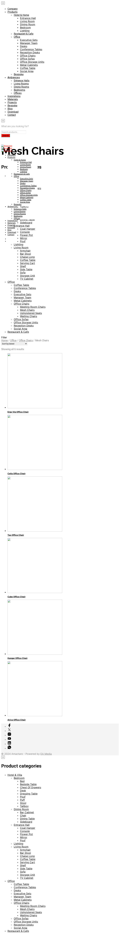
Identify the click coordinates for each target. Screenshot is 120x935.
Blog (10, 108)
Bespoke (19, 74)
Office (17, 36)
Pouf (22, 796)
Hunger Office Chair (18, 658)
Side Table (26, 269)
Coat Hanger (27, 827)
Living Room (27, 21)
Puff (22, 799)
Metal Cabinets (29, 64)
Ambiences (14, 77)
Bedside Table (28, 784)
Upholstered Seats (31, 313)
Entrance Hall (28, 18)
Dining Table (27, 818)
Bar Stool (25, 253)
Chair (23, 815)
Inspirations (14, 96)
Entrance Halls (21, 80)
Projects (12, 102)
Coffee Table (27, 68)
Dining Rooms (21, 86)
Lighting (25, 30)
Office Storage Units (32, 61)
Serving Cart (27, 263)
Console (25, 831)
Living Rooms (21, 83)
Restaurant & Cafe (23, 33)
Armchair (25, 250)
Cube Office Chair (16, 596)
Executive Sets (29, 40)
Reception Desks (30, 52)
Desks (23, 46)
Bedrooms (19, 89)
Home (4, 340)
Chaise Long (27, 256)
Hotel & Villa (15, 774)
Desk (23, 790)
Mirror (23, 837)
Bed (22, 781)
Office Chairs (27, 55)
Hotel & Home (21, 15)
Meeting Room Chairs (32, 306)
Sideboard (26, 821)
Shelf (23, 266)
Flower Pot (26, 834)
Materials (13, 99)
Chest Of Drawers (30, 787)
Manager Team (29, 43)
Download (13, 111)
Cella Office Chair (16, 473)
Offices (18, 93)
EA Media (46, 753)
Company (13, 8)
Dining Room (27, 24)
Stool (23, 803)
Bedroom (25, 27)
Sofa (22, 272)
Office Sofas (27, 58)
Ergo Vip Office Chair (18, 412)
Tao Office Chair (16, 535)
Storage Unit (27, 275)
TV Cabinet (26, 278)
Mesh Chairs (27, 310)
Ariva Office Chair (17, 720)
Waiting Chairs (28, 316)
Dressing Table (29, 793)
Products (13, 11)
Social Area (26, 71)
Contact (12, 114)
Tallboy (24, 806)
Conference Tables (31, 49)
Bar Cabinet (27, 812)
